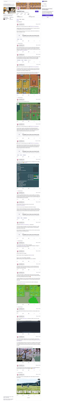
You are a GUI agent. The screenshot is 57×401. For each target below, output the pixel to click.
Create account (48, 15)
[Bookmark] (34, 40)
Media (20, 19)
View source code (8, 399)
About (10, 396)
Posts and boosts (19, 21)
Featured (23, 19)
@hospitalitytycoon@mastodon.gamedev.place (22, 12)
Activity (18, 19)
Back (18, 1)
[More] (39, 40)
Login (47, 17)
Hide (39, 103)
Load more (28, 397)
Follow (37, 11)
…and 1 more (29, 60)
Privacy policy (7, 397)
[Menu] (39, 11)
